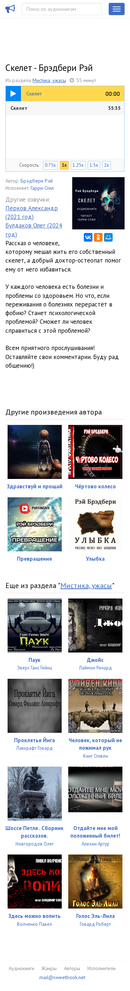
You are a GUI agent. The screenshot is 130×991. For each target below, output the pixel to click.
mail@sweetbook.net (62, 977)
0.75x (50, 165)
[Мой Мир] (108, 237)
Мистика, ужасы (49, 80)
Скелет (65, 108)
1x (64, 165)
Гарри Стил (42, 188)
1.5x (94, 165)
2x (106, 165)
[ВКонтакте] (88, 237)
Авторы (72, 968)
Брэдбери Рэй (37, 181)
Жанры (49, 968)
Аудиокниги (21, 968)
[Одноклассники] (98, 237)
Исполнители (101, 968)
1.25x (78, 165)
